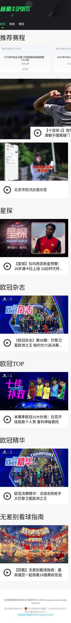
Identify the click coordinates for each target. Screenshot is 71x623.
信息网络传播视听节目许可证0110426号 (35, 615)
